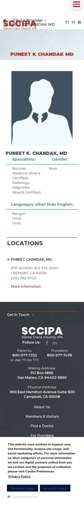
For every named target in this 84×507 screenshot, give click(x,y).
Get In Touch (18, 315)
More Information (26, 287)
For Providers (42, 436)
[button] (22, 496)
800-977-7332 (24, 355)
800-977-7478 (59, 355)
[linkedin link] (55, 343)
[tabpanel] (42, 148)
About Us (42, 407)
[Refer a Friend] (73, 22)
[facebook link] (47, 343)
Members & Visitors (42, 416)
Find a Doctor (42, 426)
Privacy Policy (19, 476)
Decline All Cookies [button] (22, 488)
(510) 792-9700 (23, 278)
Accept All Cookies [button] (55, 488)
